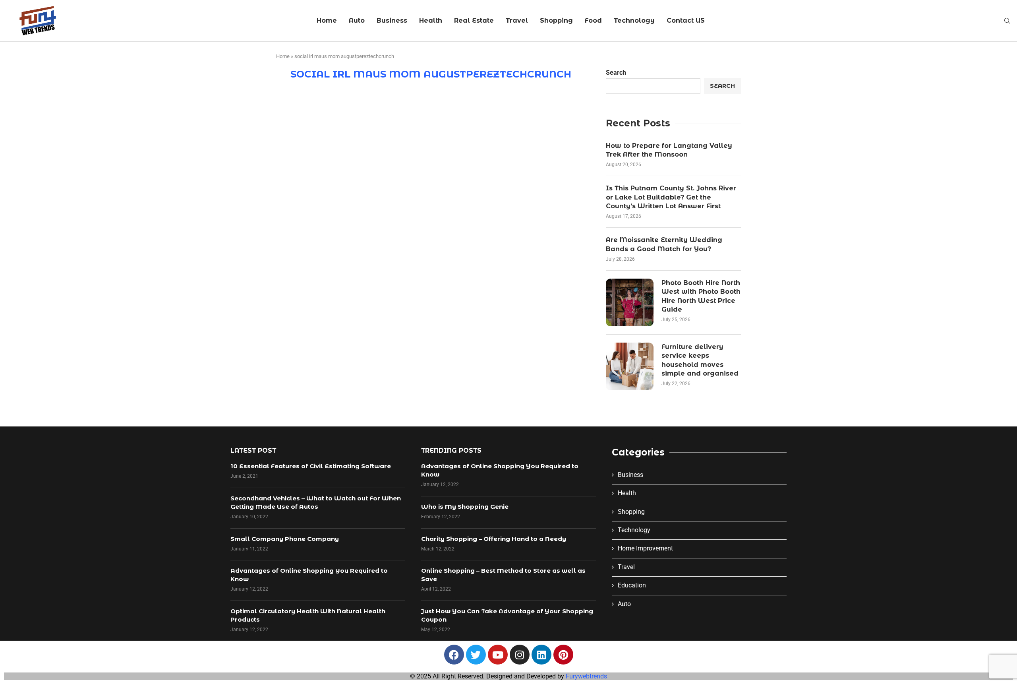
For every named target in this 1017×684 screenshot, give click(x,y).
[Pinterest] (563, 655)
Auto (357, 20)
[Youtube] (498, 655)
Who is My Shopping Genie (464, 506)
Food (593, 20)
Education (632, 585)
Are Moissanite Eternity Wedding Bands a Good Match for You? (664, 244)
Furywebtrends (586, 676)
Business (392, 20)
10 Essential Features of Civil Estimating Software (310, 466)
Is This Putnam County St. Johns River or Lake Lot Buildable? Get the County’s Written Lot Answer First (671, 197)
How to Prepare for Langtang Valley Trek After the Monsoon (669, 150)
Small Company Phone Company (284, 539)
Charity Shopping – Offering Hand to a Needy (493, 539)
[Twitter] (476, 655)
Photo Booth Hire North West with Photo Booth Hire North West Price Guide (701, 296)
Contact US (686, 20)
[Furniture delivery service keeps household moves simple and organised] (630, 366)
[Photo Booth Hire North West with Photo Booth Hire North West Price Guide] (630, 302)
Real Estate (474, 20)
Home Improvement (645, 548)
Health (430, 20)
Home (327, 20)
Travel (517, 20)
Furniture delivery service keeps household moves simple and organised (700, 360)
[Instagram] (520, 655)
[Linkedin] (541, 655)
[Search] (1007, 21)
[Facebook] (454, 655)
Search (616, 72)
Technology (634, 20)
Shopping (556, 20)
